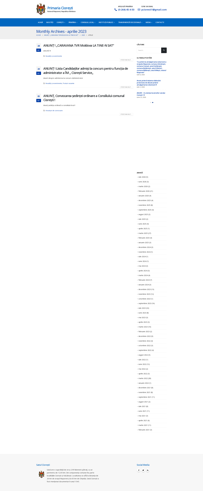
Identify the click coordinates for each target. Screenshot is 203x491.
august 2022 (143, 355)
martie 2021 (143, 425)
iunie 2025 (142, 224)
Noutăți (49, 22)
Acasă (40, 22)
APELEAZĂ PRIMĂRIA (125, 6)
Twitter (143, 470)
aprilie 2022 (143, 373)
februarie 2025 (144, 238)
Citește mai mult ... (126, 60)
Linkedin (147, 470)
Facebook (139, 470)
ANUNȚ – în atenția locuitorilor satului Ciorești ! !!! (151, 94)
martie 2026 (143, 186)
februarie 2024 (144, 280)
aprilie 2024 (143, 271)
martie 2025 (143, 233)
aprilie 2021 (143, 420)
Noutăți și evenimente (54, 56)
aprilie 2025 (143, 228)
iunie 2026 (142, 182)
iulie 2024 (142, 256)
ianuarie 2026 (144, 196)
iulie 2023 (142, 308)
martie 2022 (143, 378)
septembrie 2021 (145, 397)
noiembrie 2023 (144, 294)
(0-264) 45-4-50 (126, 9)
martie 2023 (143, 327)
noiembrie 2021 (144, 392)
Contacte (160, 22)
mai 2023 (142, 317)
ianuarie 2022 (144, 383)
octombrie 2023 (145, 299)
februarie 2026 (144, 191)
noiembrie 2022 (144, 341)
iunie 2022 (142, 364)
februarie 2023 (144, 331)
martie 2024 (143, 275)
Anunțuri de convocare (54, 110)
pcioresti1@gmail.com (154, 9)
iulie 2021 (142, 406)
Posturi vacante (68, 83)
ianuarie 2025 (144, 242)
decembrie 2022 (145, 336)
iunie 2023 (142, 313)
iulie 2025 (142, 219)
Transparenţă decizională (129, 22)
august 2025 (143, 214)
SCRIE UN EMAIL (147, 6)
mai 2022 (142, 369)
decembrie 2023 (145, 289)
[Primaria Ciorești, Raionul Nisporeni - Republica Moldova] (41, 9)
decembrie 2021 (145, 387)
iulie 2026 (142, 177)
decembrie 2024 (145, 247)
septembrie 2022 (145, 350)
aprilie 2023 (143, 322)
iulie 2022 (142, 359)
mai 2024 (142, 266)
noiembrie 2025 (144, 205)
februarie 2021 (144, 430)
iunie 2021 (142, 411)
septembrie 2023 (145, 303)
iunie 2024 (142, 261)
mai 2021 (142, 416)
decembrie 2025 (145, 200)
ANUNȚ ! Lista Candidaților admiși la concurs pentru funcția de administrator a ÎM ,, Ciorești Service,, (85, 70)
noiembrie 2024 (144, 252)
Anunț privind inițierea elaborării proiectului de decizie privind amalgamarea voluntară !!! (149, 82)
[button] (151, 102)
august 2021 (143, 402)
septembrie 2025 (145, 210)
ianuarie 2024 (144, 285)
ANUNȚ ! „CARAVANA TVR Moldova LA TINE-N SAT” (78, 45)
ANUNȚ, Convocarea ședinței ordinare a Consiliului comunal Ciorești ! (83, 98)
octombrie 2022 (145, 345)
